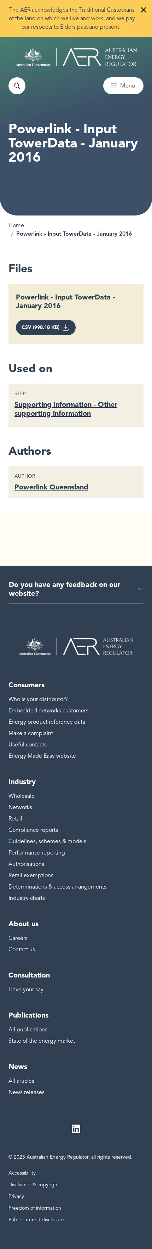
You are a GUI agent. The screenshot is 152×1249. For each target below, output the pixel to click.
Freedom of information (34, 1208)
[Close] (143, 10)
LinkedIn (76, 1129)
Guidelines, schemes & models (47, 841)
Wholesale (21, 796)
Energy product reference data (46, 722)
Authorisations (26, 864)
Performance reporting (36, 852)
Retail (15, 818)
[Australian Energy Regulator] (76, 57)
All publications (27, 1029)
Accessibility (22, 1173)
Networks (20, 807)
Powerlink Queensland (51, 487)
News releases (26, 1092)
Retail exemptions (30, 875)
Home (16, 225)
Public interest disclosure (36, 1220)
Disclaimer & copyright (33, 1185)
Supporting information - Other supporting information (65, 409)
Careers (18, 938)
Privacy (16, 1196)
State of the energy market (41, 1040)
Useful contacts (27, 744)
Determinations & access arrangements (57, 886)
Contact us (21, 949)
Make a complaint (30, 733)
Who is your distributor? (38, 699)
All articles (21, 1081)
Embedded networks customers (48, 710)
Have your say (25, 989)
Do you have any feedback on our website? (64, 589)
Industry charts (26, 898)
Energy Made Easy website (42, 756)
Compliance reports (33, 830)
